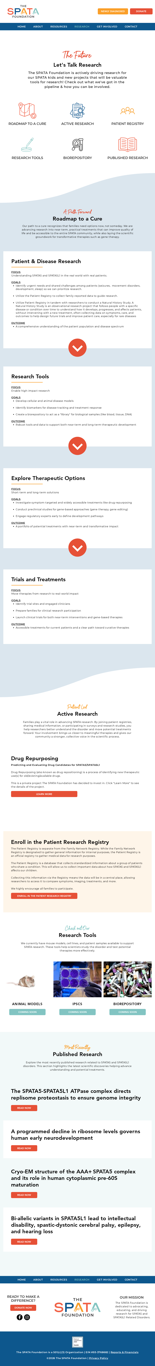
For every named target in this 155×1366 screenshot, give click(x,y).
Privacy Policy (98, 1358)
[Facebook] (20, 1317)
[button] (27, 1012)
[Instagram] (27, 1317)
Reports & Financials (125, 1352)
